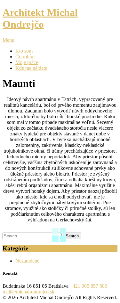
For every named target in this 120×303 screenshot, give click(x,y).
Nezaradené (27, 260)
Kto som (24, 51)
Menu (8, 40)
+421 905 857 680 (88, 286)
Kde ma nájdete (31, 68)
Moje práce (26, 62)
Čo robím (25, 56)
